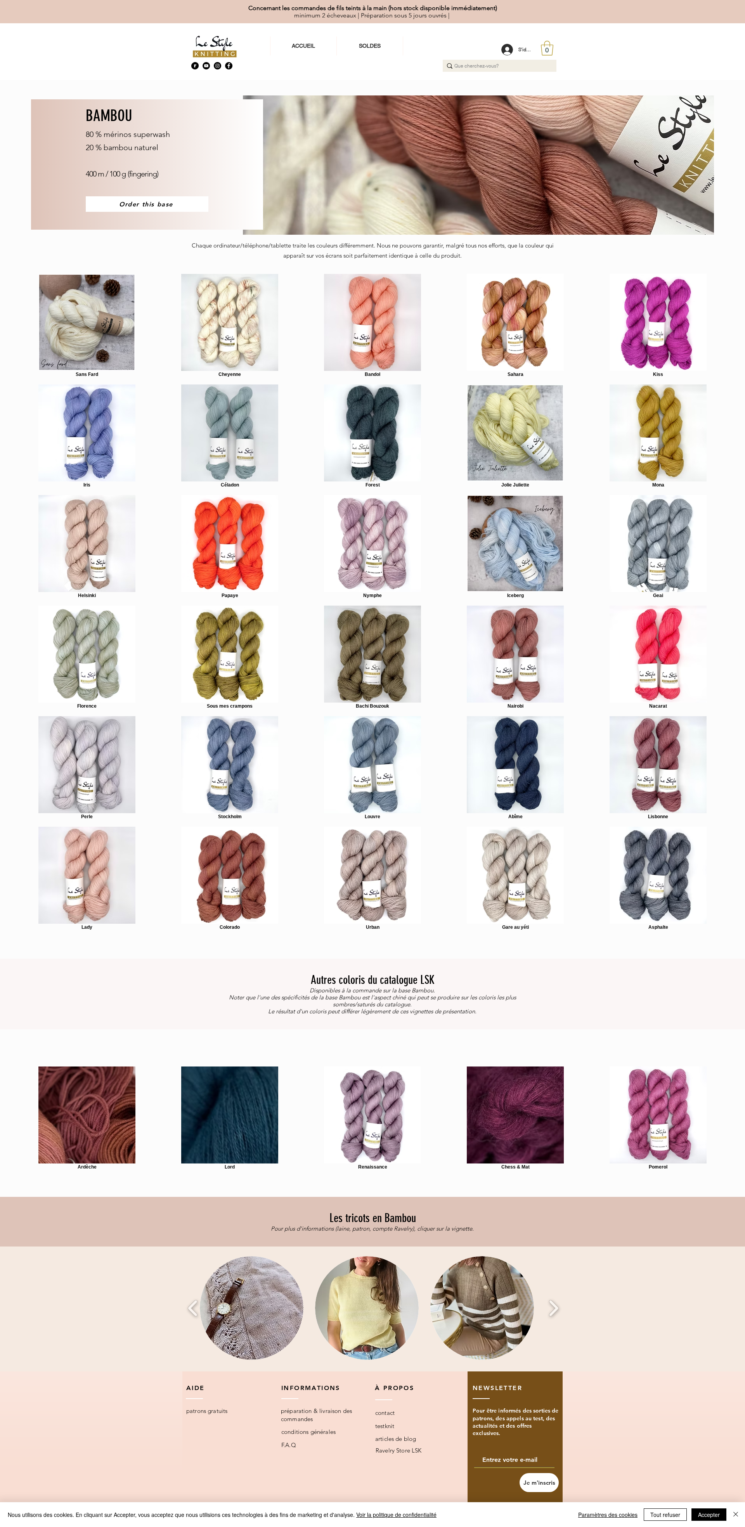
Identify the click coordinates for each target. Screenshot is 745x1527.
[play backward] (193, 1308)
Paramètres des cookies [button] (608, 1514)
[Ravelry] (195, 65)
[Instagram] (217, 65)
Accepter (709, 1514)
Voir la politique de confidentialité (396, 1514)
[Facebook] (228, 65)
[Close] (735, 1514)
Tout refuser (665, 1514)
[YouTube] (206, 65)
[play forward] (553, 1308)
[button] (547, 48)
